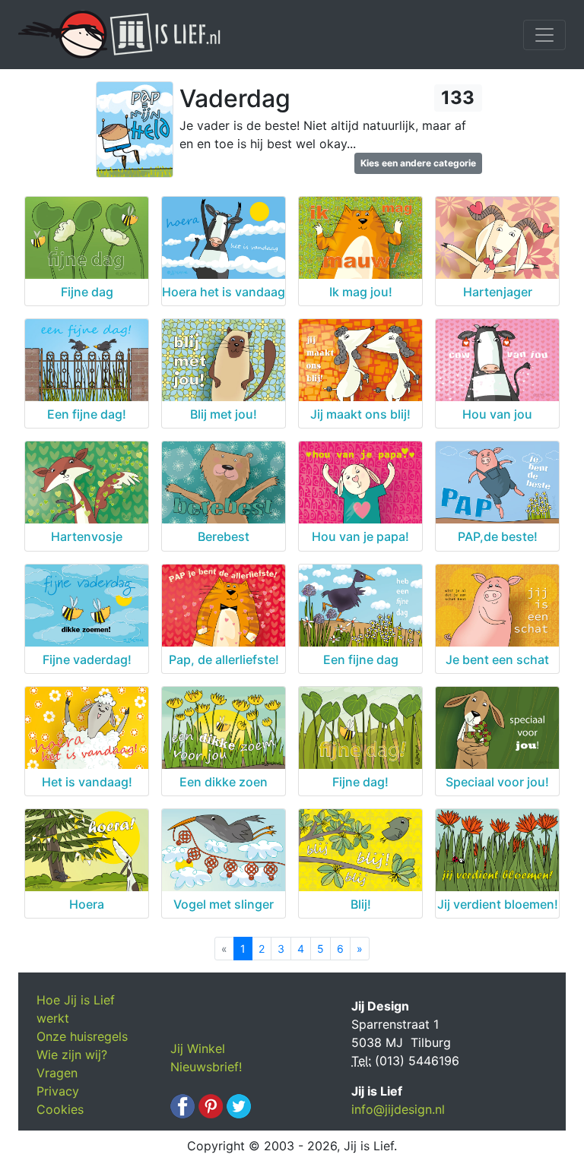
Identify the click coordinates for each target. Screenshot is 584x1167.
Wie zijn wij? (71, 1054)
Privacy (57, 1091)
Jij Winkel (197, 1048)
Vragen (57, 1072)
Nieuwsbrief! (206, 1066)
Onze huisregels (82, 1036)
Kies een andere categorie (418, 163)
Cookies (60, 1109)
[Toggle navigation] (544, 35)
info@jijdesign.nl (398, 1109)
